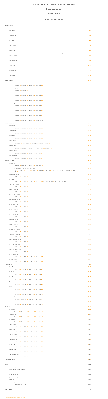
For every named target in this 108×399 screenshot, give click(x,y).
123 (34, 78)
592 (42, 341)
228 (27, 138)
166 (90, 98)
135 (88, 83)
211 (34, 128)
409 (90, 254)
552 (90, 314)
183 (42, 110)
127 (42, 78)
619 (20, 361)
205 (88, 125)
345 (90, 204)
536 (42, 304)
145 (90, 83)
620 (27, 361)
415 (35, 261)
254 (51, 148)
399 (27, 256)
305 (27, 181)
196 (27, 120)
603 (88, 349)
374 (88, 234)
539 (90, 264)
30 (26, 43)
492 (42, 289)
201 (90, 80)
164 (42, 100)
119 (27, 78)
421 (90, 160)
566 (27, 331)
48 (90, 45)
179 (27, 110)
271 (35, 158)
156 (42, 95)
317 (90, 179)
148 (27, 90)
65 (90, 50)
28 (89, 40)
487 (35, 289)
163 (35, 100)
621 (35, 361)
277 (88, 160)
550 (42, 316)
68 (26, 58)
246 (90, 140)
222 (42, 133)
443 (27, 274)
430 (35, 269)
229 (35, 138)
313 (54, 181)
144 (42, 85)
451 (42, 274)
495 (90, 286)
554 (35, 321)
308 (35, 181)
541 (88, 306)
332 (27, 196)
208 (27, 128)
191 (42, 115)
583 (42, 336)
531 (35, 304)
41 (26, 48)
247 (27, 148)
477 (42, 284)
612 (27, 356)
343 (27, 206)
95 (33, 68)
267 (90, 150)
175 (90, 103)
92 (26, 68)
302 (90, 174)
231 (42, 138)
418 (42, 261)
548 (28, 316)
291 (71, 170)
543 (88, 309)
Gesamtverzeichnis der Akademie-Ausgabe (15, 397)
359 (27, 221)
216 (88, 130)
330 (90, 189)
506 (42, 294)
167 (27, 105)
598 (35, 346)
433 (42, 269)
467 (90, 276)
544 (28, 311)
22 (33, 38)
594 (90, 339)
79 (26, 63)
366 (90, 224)
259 (27, 153)
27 (90, 35)
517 (34, 299)
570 (42, 331)
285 (88, 168)
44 (40, 48)
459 (35, 279)
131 (90, 28)
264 (42, 153)
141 (35, 85)
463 (42, 279)
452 (90, 271)
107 (35, 73)
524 (88, 301)
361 (90, 219)
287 (44, 170)
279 (88, 163)
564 (90, 324)
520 (42, 299)
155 (35, 95)
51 (26, 53)
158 (90, 93)
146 (88, 88)
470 (27, 284)
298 (27, 176)
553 (28, 321)
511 (90, 291)
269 (27, 158)
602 (90, 344)
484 (27, 289)
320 (27, 186)
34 (33, 43)
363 (27, 226)
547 (90, 309)
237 (30, 143)
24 (40, 38)
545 (35, 311)
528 (27, 304)
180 (35, 110)
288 (51, 170)
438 (90, 266)
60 (47, 53)
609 (90, 349)
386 (90, 239)
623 (42, 361)
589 (27, 341)
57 (40, 53)
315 (67, 181)
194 (90, 113)
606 (35, 351)
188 (27, 115)
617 (88, 359)
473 (35, 284)
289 (57, 170)
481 (90, 281)
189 (35, 115)
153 (27, 95)
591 (35, 341)
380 (88, 239)
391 (88, 249)
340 (90, 199)
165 (20, 105)
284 (90, 163)
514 (27, 299)
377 (27, 236)
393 (27, 251)
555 (90, 319)
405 (42, 256)
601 (42, 346)
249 (35, 148)
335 (88, 199)
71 (33, 58)
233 (90, 135)
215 (90, 125)
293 (17, 171)
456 (27, 279)
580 (35, 336)
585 (90, 334)
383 (27, 241)
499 (27, 294)
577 (27, 336)
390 (90, 244)
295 (90, 168)
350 (90, 209)
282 (35, 165)
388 (27, 246)
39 (90, 40)
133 (88, 80)
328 (27, 191)
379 (90, 234)
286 (31, 170)
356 (90, 214)
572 (90, 329)
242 (49, 143)
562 (42, 326)
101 (90, 65)
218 (27, 133)
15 (89, 35)
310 (42, 181)
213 (42, 128)
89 (90, 60)
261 (35, 153)
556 (88, 324)
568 (35, 331)
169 (35, 105)
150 (90, 88)
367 (88, 229)
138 (27, 85)
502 (35, 294)
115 (90, 70)
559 (35, 326)
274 (42, 158)
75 (40, 58)
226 (90, 130)
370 (27, 231)
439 (88, 271)
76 (90, 55)
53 (33, 53)
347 (27, 211)
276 (90, 123)
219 (35, 133)
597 (27, 346)
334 (90, 194)
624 (90, 359)
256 (90, 145)
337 (27, 201)
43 (33, 48)
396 (90, 249)
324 (90, 184)
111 (42, 73)
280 (27, 165)
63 (54, 53)
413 (27, 261)
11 (38, 33)
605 (27, 351)
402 (35, 256)
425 (88, 266)
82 (33, 63)
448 (35, 274)
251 (44, 148)
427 (27, 269)
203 (88, 123)
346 (88, 209)
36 (40, 43)
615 (90, 306)
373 (90, 229)
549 (35, 316)
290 (64, 170)
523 (90, 296)
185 (90, 108)
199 (35, 120)
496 (88, 291)
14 (90, 30)
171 (42, 105)
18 (26, 38)
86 (40, 63)
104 (27, 73)
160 (27, 100)
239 (39, 143)
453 (88, 276)
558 (27, 326)
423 (88, 264)
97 (40, 68)
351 (88, 214)
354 (27, 216)
